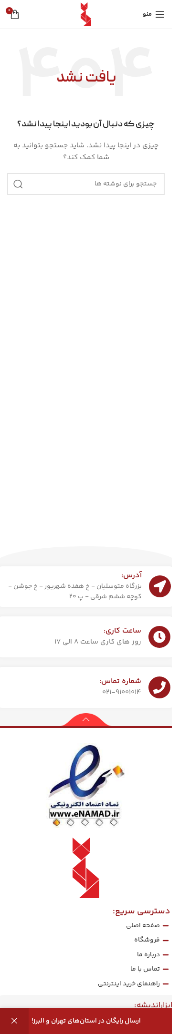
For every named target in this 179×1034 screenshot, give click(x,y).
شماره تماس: (120, 681)
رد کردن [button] (14, 1021)
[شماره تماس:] (159, 687)
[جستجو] (18, 184)
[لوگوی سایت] (86, 14)
